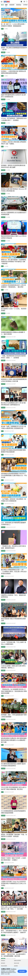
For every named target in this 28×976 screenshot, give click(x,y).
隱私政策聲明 (4, 965)
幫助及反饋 (16, 963)
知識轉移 (3, 52)
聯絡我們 (3, 960)
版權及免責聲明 (17, 960)
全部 (6, 4)
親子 (2, 28)
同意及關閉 (22, 971)
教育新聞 (11, 4)
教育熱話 (18, 4)
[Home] (6, 1)
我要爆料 (16, 965)
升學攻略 (25, 4)
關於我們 (3, 963)
